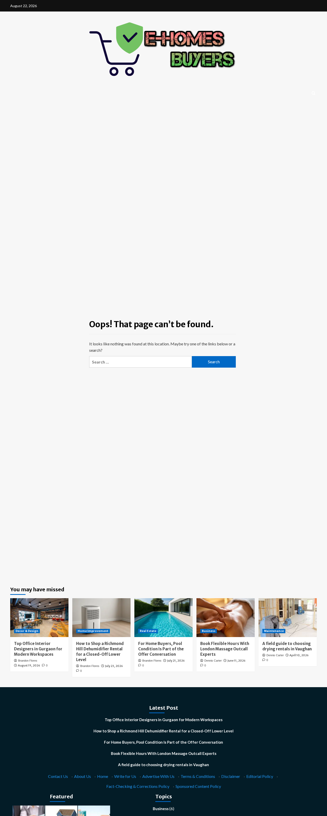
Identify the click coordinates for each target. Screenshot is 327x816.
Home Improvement (93, 631)
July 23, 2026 (114, 666)
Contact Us (58, 776)
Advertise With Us (158, 776)
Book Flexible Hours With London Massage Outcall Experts (224, 649)
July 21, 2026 (176, 660)
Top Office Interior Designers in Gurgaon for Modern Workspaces (38, 649)
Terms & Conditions (198, 776)
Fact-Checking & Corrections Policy (137, 786)
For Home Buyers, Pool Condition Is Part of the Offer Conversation (161, 649)
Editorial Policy (259, 776)
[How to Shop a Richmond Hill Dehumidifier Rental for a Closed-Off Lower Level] (101, 617)
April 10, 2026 (299, 655)
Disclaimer (230, 776)
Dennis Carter (213, 660)
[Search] (313, 93)
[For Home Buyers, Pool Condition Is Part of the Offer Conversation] (163, 617)
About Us (82, 776)
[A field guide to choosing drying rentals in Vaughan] (288, 617)
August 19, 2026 (29, 665)
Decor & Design (27, 631)
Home (102, 776)
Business (208, 631)
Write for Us (125, 776)
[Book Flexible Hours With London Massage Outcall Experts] (225, 617)
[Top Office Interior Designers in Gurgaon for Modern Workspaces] (39, 617)
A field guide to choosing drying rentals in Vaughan (163, 764)
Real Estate (148, 631)
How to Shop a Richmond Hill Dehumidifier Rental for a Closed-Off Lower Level (163, 731)
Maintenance (274, 631)
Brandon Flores (27, 660)
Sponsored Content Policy (198, 786)
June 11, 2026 (236, 660)
